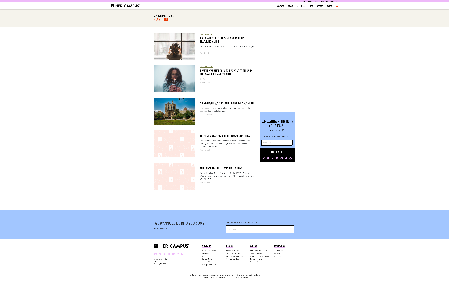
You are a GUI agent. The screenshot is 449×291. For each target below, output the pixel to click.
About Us (205, 253)
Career (320, 6)
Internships (278, 256)
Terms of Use (207, 262)
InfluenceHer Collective (234, 256)
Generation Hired (232, 259)
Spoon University (232, 250)
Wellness (301, 6)
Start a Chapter (256, 253)
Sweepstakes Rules (209, 264)
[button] (337, 5)
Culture (280, 6)
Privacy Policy (207, 259)
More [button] (329, 6)
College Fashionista (233, 253)
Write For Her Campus (258, 250)
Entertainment (206, 67)
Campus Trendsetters (258, 262)
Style (290, 6)
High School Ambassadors (260, 256)
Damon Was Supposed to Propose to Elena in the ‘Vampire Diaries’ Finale (226, 72)
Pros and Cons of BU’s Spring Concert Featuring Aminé (222, 39)
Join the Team (279, 253)
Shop (204, 256)
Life (311, 6)
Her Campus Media (209, 250)
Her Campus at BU (207, 34)
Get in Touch (279, 250)
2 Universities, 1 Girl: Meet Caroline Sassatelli (227, 103)
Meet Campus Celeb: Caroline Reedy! (221, 168)
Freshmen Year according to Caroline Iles (225, 135)
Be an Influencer (256, 259)
